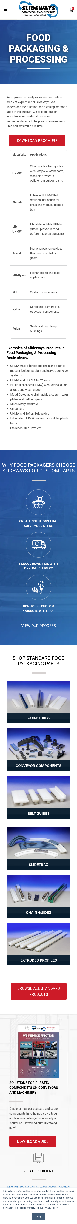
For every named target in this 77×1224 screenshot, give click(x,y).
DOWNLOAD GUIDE (33, 1141)
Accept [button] (38, 1216)
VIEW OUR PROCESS (38, 625)
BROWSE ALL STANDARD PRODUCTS (38, 991)
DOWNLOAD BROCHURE (37, 140)
